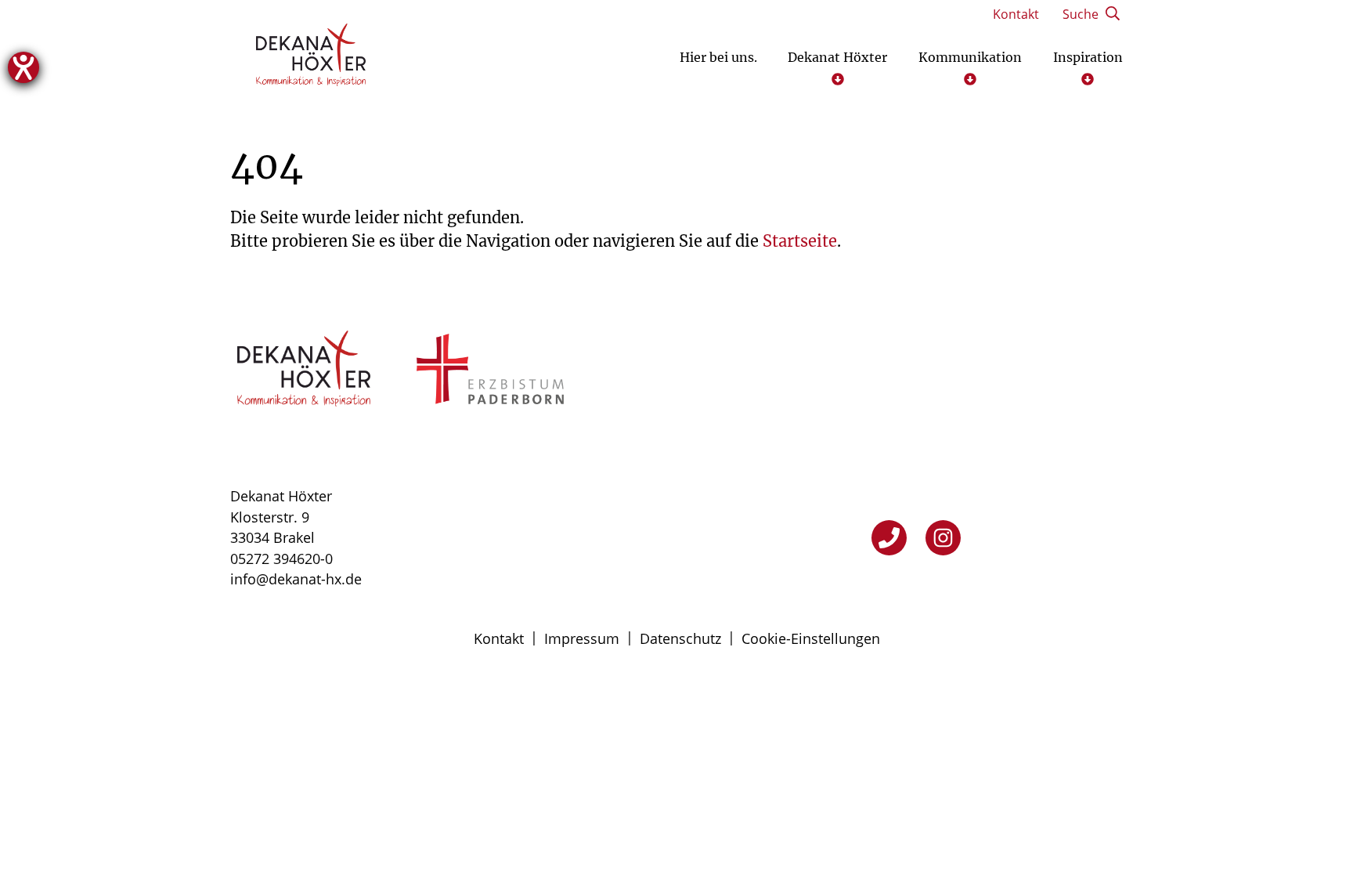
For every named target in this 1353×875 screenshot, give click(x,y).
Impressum (581, 638)
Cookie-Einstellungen (810, 638)
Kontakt (499, 638)
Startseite (800, 241)
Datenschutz (680, 638)
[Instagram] (943, 537)
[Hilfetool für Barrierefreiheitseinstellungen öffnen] (23, 67)
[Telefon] (889, 537)
